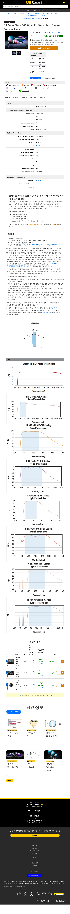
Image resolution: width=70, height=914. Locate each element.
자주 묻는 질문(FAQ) (34, 863)
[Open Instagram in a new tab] (44, 895)
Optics (16, 13)
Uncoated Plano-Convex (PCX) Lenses (35, 15)
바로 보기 (14, 739)
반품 (34, 860)
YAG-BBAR (53, 245)
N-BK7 (38, 145)
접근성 (23, 886)
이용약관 (19, 886)
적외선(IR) (43, 310)
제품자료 (24, 97)
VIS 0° (28, 245)
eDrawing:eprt (41, 88)
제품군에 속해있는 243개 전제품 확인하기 (32, 18)
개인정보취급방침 (8, 886)
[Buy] (62, 661)
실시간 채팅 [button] (35, 811)
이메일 (36, 816)
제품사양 (7, 97)
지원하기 (33, 875)
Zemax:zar (19, 88)
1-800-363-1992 (33, 804)
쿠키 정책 (15, 886)
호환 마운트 (33, 97)
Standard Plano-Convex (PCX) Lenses (52, 13)
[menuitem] (4, 2)
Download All (25, 91)
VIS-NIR (33, 245)
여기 (54, 224)
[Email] (44, 18)
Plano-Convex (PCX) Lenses (35, 13)
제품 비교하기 (51, 78)
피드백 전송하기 (34, 865)
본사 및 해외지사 (34, 850)
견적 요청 (41, 71)
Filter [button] (10, 712)
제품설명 (16, 97)
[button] (45, 18)
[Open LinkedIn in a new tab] (38, 895)
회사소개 (34, 845)
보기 (37, 183)
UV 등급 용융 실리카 (53, 308)
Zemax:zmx (29, 88)
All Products (11, 13)
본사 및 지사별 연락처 (32, 806)
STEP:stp (26, 85)
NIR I (37, 245)
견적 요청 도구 (33, 820)
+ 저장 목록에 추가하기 (35, 78)
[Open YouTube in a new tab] (31, 895)
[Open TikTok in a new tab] (50, 895)
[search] (35, 6)
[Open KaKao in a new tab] (59, 895)
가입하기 (35, 835)
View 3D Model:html (13, 85)
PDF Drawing (37, 85)
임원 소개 (34, 848)
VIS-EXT (46, 245)
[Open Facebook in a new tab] (19, 895)
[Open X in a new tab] (25, 895)
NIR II (41, 245)
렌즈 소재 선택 (47, 312)
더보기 (9, 780)
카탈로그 (34, 871)
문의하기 (41, 10)
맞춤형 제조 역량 (34, 224)
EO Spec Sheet (12, 91)
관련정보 (42, 97)
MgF (23, 245)
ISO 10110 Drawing (50, 85)
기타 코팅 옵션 (57, 32)
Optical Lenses (23, 13)
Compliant (38, 180)
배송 (34, 857)
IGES (9, 88)
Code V (51, 88)
